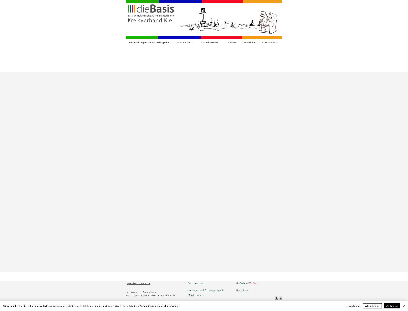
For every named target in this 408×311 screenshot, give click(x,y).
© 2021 (129, 295)
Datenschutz (149, 292)
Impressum (134, 292)
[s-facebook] (276, 298)
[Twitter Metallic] (280, 298)
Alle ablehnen (372, 305)
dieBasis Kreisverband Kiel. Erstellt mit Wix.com (154, 295)
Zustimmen (392, 305)
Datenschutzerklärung (168, 305)
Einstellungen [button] (353, 305)
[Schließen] (404, 305)
